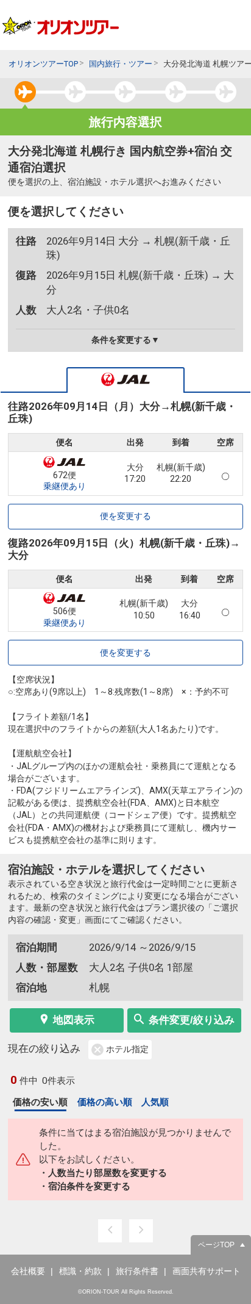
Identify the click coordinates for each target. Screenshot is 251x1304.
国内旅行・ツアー (120, 63)
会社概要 (28, 1271)
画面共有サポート (206, 1271)
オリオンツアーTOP (43, 63)
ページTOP (216, 1245)
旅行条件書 (137, 1271)
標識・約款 (80, 1271)
